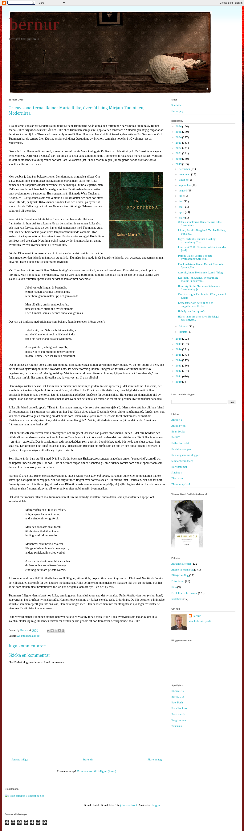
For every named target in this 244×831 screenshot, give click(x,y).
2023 (179, 142)
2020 (179, 159)
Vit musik (176, 726)
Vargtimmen (178, 720)
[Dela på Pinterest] (63, 630)
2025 (179, 132)
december (185, 169)
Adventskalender (181, 564)
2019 (179, 164)
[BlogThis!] (52, 630)
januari (183, 332)
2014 (179, 360)
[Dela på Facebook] (59, 630)
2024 (179, 137)
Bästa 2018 (177, 696)
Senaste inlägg (19, 759)
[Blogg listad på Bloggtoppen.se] (24, 796)
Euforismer (178, 581)
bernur (34, 25)
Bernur (197, 616)
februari (184, 326)
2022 (179, 148)
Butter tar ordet (180, 443)
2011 (179, 376)
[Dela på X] (56, 630)
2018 (179, 339)
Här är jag (177, 111)
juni (181, 201)
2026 (179, 126)
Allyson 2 (176, 420)
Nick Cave (177, 599)
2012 (179, 371)
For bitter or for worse (184, 593)
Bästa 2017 (177, 691)
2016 (179, 349)
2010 (179, 382)
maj (181, 207)
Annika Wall (178, 425)
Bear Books (178, 431)
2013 (179, 365)
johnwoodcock (128, 805)
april (182, 212)
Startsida (88, 759)
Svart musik (178, 714)
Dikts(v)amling (180, 575)
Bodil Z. (175, 437)
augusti (183, 190)
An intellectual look (28, 636)
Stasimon (176, 472)
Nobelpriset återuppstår (191, 311)
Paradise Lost (179, 708)
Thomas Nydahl (180, 484)
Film (174, 587)
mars (182, 217)
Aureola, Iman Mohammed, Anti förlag (200, 272)
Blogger (155, 805)
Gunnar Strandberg (182, 461)
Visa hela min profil (200, 621)
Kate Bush (177, 702)
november (185, 174)
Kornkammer (179, 467)
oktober (184, 179)
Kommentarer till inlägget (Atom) (96, 771)
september (185, 185)
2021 (179, 153)
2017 (179, 344)
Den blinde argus (181, 449)
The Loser (177, 478)
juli (181, 196)
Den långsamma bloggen (185, 455)
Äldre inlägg (155, 759)
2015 (179, 355)
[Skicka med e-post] (49, 630)
